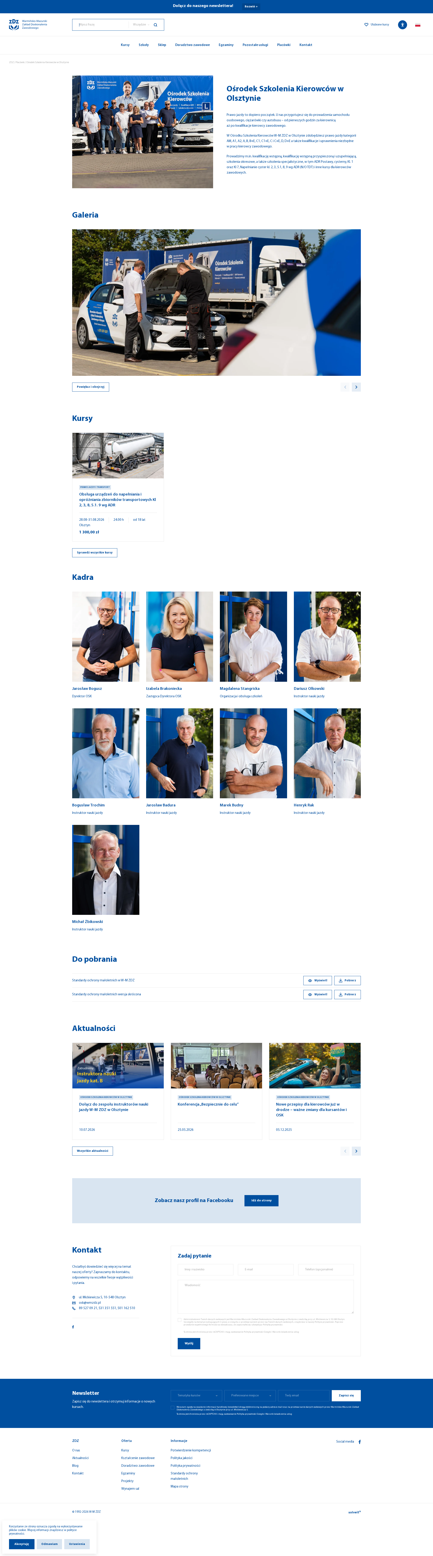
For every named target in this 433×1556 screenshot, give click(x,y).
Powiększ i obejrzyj (90, 387)
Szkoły (144, 45)
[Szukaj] (159, 24)
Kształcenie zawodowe (138, 1458)
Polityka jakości (181, 1458)
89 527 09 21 (88, 1308)
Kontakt (305, 45)
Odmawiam (49, 1544)
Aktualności (80, 1458)
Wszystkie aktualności (92, 1151)
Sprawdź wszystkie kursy (95, 552)
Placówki (283, 45)
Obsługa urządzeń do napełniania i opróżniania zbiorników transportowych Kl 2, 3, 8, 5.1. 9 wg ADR (117, 500)
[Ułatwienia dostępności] (402, 24)
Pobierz (350, 980)
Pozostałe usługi (255, 45)
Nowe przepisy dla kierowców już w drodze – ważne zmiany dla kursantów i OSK (311, 1110)
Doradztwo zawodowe (192, 45)
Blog (75, 1466)
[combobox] (100, 24)
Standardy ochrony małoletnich (184, 1476)
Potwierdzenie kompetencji (191, 1450)
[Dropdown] (418, 24)
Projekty (127, 1481)
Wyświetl (320, 980)
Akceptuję (21, 1544)
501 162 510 (126, 1308)
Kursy (125, 45)
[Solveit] (354, 1512)
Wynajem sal (130, 1489)
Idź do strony (261, 1200)
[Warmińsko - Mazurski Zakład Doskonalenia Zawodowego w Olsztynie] (28, 24)
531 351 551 (107, 1308)
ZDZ (11, 62)
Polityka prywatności (185, 1466)
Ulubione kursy (380, 24)
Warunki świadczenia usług (285, 1332)
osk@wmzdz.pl (90, 1303)
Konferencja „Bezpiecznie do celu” (208, 1105)
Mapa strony (179, 1486)
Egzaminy (226, 45)
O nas (76, 1450)
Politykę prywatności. (273, 1325)
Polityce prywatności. (324, 1322)
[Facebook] (360, 1442)
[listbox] (146, 24)
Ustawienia (77, 1544)
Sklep (162, 45)
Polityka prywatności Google (257, 1332)
